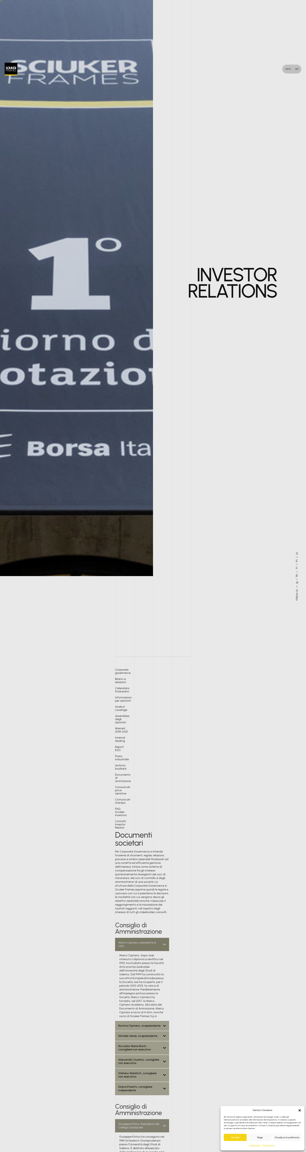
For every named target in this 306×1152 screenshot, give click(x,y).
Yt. (297, 567)
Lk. (297, 553)
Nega (260, 1137)
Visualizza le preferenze (287, 1137)
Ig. (297, 582)
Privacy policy (268, 1145)
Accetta (235, 1137)
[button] (299, 1110)
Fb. (297, 575)
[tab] (142, 944)
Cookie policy (255, 1145)
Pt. (297, 560)
